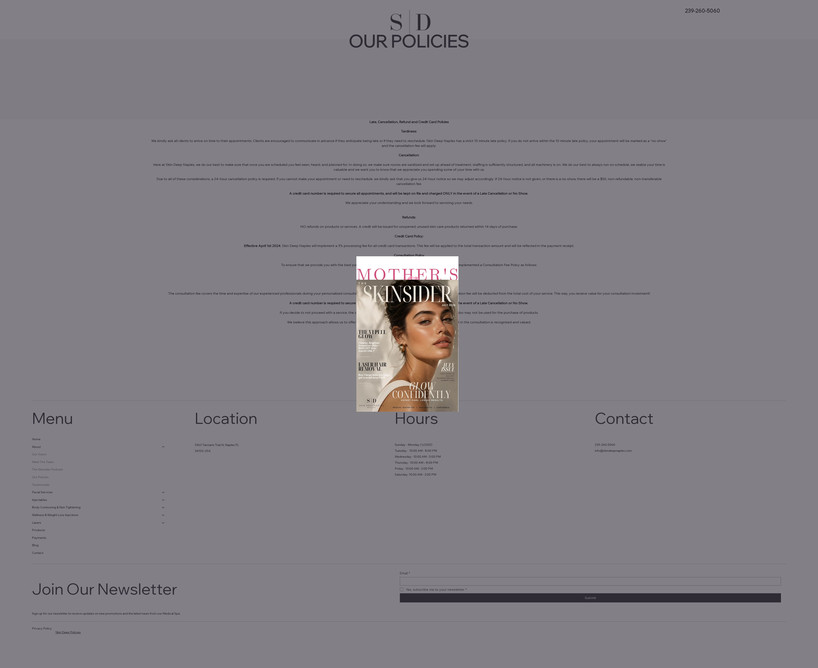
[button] (455, 263)
